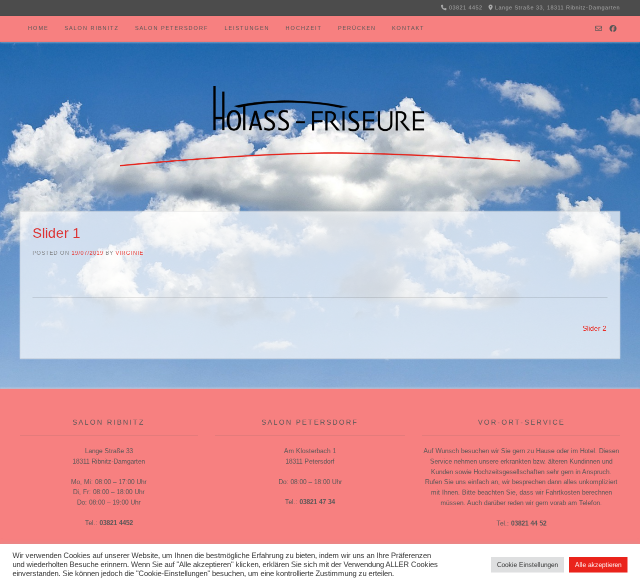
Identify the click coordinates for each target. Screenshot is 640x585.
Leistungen (247, 28)
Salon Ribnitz (91, 28)
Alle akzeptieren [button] (598, 565)
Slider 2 (594, 328)
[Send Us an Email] (599, 29)
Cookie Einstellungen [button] (527, 565)
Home (38, 28)
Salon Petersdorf (171, 28)
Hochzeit (304, 28)
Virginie (130, 253)
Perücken (357, 28)
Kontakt (408, 28)
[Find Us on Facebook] (613, 29)
